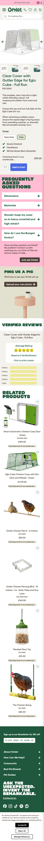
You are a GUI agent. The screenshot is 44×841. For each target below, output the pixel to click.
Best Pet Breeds (12, 769)
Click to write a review (24, 360)
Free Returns (12, 147)
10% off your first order (22, 2)
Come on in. (9, 798)
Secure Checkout (14, 144)
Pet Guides (10, 774)
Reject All (22, 831)
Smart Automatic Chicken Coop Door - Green (22, 434)
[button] (2, 42)
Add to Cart (18, 167)
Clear (21, 137)
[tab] (22, 195)
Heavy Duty (9, 137)
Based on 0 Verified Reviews (23, 355)
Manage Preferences (22, 837)
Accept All (22, 825)
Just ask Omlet (30, 260)
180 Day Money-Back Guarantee (21, 151)
